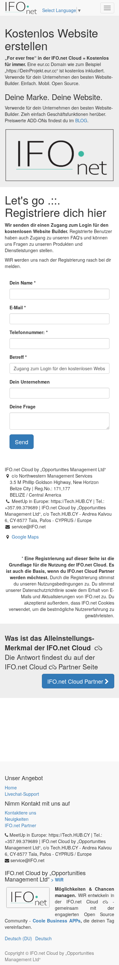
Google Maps (25, 536)
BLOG (81, 120)
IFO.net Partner (20, 825)
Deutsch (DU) (18, 938)
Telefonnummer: (27, 332)
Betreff (17, 357)
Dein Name (21, 282)
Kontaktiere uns (20, 812)
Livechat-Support (22, 794)
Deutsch (43, 938)
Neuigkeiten (17, 819)
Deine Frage (23, 406)
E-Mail (16, 307)
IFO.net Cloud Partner (76, 681)
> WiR (57, 879)
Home (11, 787)
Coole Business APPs (57, 920)
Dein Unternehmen (30, 382)
